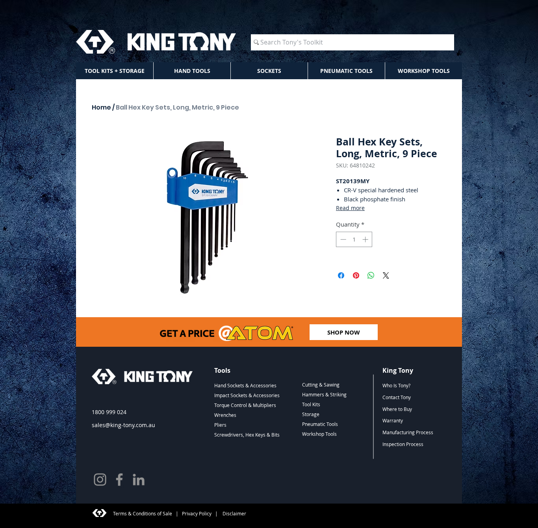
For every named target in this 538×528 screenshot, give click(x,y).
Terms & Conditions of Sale (142, 513)
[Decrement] (342, 239)
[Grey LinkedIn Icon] (138, 479)
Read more (350, 208)
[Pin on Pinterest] (356, 275)
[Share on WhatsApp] (371, 275)
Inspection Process (402, 444)
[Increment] (366, 239)
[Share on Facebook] (341, 275)
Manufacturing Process (407, 432)
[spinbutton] (354, 239)
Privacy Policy (196, 513)
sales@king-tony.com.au (123, 425)
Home (101, 107)
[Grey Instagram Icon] (100, 479)
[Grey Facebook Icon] (119, 479)
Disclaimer (233, 513)
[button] (114, 70)
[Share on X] (386, 275)
